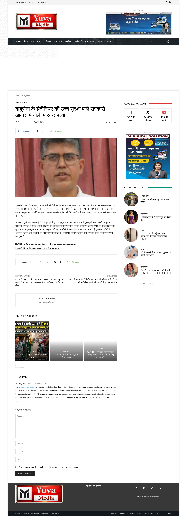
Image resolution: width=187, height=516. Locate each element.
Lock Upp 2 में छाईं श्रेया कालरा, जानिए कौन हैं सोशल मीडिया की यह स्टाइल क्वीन (100, 355)
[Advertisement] (93, 68)
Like (131, 111)
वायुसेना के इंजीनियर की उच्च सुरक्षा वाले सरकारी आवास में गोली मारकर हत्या (38, 248)
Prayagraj (26, 95)
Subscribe (164, 111)
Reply (17, 401)
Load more (146, 283)
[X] (152, 488)
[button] (168, 41)
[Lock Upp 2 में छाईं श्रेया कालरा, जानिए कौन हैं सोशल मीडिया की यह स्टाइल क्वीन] (100, 341)
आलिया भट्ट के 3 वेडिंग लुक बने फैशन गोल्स (66, 356)
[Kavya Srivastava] (27, 300)
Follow (147, 111)
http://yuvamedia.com (46, 302)
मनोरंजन (100, 348)
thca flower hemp (27, 387)
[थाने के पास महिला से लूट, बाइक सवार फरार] (32, 341)
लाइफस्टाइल (66, 351)
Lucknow (32, 351)
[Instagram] (144, 488)
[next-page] (22, 366)
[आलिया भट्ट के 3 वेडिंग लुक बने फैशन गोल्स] (66, 341)
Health (144, 249)
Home (17, 95)
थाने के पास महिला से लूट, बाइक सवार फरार (32, 356)
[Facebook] (166, 2)
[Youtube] (170, 2)
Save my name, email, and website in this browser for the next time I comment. (50, 467)
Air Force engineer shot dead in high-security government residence (50, 244)
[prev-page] (17, 366)
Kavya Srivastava (25, 122)
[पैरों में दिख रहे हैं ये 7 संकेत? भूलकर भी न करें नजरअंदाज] (131, 252)
